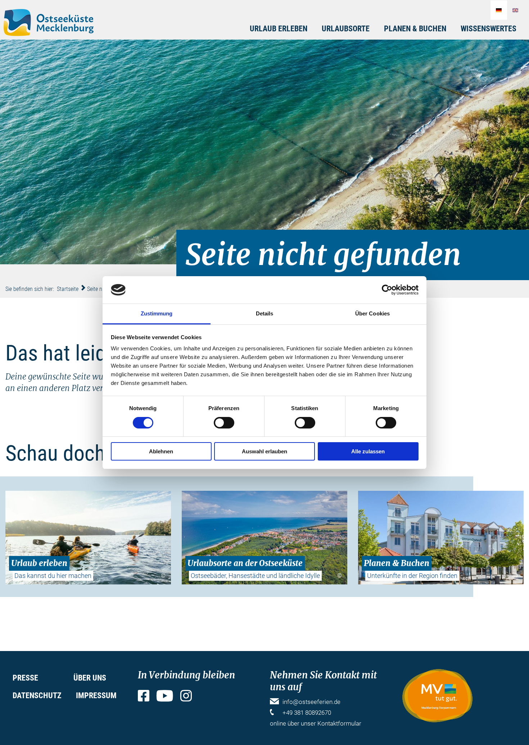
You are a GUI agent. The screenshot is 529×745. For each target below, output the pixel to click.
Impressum (96, 695)
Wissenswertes (488, 28)
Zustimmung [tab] (157, 313)
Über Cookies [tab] (372, 313)
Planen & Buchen (415, 28)
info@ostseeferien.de (311, 701)
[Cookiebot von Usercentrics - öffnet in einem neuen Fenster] (387, 289)
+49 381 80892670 (306, 712)
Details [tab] (264, 313)
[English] (515, 10)
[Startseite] (49, 22)
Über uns (89, 677)
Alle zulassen (368, 451)
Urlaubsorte (346, 28)
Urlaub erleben (278, 28)
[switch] (224, 422)
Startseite (67, 289)
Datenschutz (37, 695)
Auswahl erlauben (264, 451)
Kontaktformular (339, 723)
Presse (25, 677)
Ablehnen (161, 451)
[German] (498, 10)
